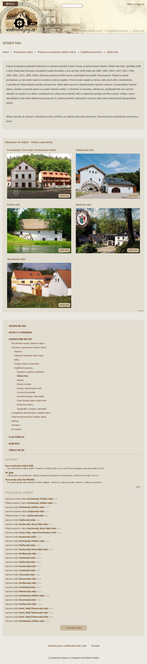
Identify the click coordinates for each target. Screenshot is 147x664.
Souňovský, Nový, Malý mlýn (33, 524)
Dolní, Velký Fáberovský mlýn (33, 608)
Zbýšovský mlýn (36, 511)
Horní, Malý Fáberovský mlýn (33, 612)
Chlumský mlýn (27, 574)
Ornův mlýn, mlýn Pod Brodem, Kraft (37, 532)
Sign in (131, 4)
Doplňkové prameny (117, 31)
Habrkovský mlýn (27, 591)
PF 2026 (9, 473)
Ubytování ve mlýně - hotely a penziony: (29, 142)
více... (139, 487)
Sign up (140, 4)
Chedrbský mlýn (27, 558)
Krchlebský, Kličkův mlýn (40, 499)
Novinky (11, 459)
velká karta (64, 196)
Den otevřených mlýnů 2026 (19, 466)
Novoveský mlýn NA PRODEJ (20, 480)
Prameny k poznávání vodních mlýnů (83, 31)
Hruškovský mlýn (27, 553)
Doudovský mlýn (27, 537)
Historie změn (73, 628)
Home (6, 52)
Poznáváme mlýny (49, 31)
